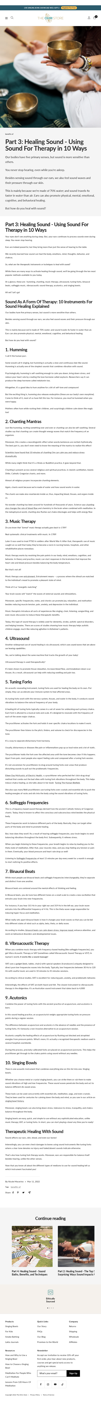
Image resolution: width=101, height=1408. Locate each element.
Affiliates (73, 1342)
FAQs (39, 1331)
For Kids (9, 1331)
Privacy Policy (35, 1395)
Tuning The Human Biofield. (67, 782)
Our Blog (41, 1336)
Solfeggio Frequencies (27, 858)
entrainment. (30, 576)
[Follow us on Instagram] (48, 1384)
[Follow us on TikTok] (62, 1384)
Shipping (73, 1331)
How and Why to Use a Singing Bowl (16, 1357)
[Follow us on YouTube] (55, 1384)
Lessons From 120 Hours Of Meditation (18, 1384)
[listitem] (13, 1192)
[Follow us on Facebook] (40, 1384)
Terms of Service (48, 1395)
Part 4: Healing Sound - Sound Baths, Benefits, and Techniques (29, 1273)
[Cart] (94, 18)
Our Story (41, 1326)
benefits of (9, 134)
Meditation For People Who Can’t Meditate (18, 1375)
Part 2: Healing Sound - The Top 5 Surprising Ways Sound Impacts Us (77, 1273)
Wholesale (74, 1336)
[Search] (12, 18)
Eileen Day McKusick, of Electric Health (23, 775)
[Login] (89, 18)
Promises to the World (47, 1342)
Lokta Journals (12, 1342)
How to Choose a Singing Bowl (17, 1366)
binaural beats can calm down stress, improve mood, (49, 930)
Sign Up (73, 1373)
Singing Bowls (11, 1326)
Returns (72, 1326)
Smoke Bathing (12, 1336)
